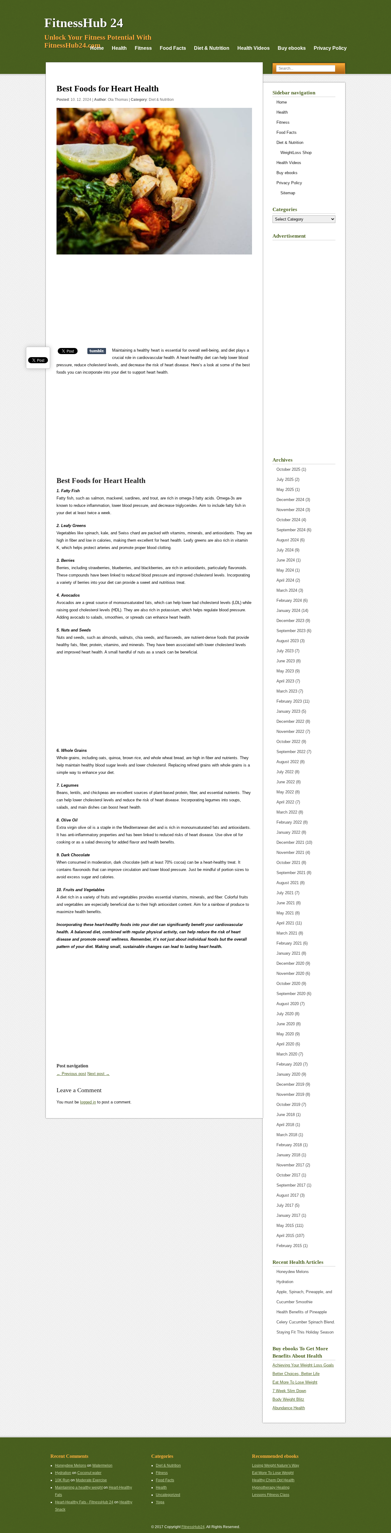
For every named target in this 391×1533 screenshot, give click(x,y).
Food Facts (173, 48)
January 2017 (288, 1215)
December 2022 (290, 721)
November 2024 (290, 509)
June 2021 (285, 903)
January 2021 (288, 953)
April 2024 (285, 580)
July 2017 (285, 1205)
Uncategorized (168, 1495)
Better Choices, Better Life (296, 1373)
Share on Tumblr (96, 351)
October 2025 (288, 469)
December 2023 (290, 620)
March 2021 (286, 933)
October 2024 (288, 520)
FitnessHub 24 (83, 23)
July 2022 (285, 772)
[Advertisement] (154, 304)
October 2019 (288, 1104)
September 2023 (290, 630)
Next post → (98, 1073)
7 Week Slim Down (289, 1390)
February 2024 (289, 600)
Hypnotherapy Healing (271, 1487)
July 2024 (285, 550)
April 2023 (285, 681)
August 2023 (287, 640)
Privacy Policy (330, 48)
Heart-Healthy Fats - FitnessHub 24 (84, 1502)
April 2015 (285, 1235)
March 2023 (286, 691)
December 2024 (290, 499)
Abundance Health (288, 1408)
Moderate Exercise (91, 1480)
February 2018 (289, 1145)
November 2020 (290, 973)
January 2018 (288, 1155)
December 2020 (290, 963)
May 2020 (285, 1034)
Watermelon (102, 1465)
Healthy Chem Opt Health (273, 1480)
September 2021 (290, 872)
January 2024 (288, 610)
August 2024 (287, 540)
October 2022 (288, 741)
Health (119, 48)
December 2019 (290, 1084)
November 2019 (290, 1094)
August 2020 (287, 1003)
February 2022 (289, 822)
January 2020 (288, 1074)
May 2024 (285, 570)
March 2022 (286, 812)
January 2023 (288, 711)
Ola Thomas (118, 99)
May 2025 (285, 489)
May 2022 (285, 792)
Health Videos (253, 48)
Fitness (143, 48)
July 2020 (285, 1014)
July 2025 (285, 479)
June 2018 (285, 1114)
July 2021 (285, 893)
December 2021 (290, 842)
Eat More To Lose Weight (294, 1382)
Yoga (160, 1502)
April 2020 (285, 1044)
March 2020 (286, 1054)
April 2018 (285, 1124)
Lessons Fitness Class (270, 1495)
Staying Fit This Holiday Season (305, 1332)
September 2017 (290, 1185)
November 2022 (290, 731)
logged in (88, 1102)
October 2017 (288, 1175)
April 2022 (285, 802)
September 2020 (290, 993)
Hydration (284, 1281)
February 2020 (289, 1064)
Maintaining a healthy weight (79, 1487)
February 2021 (289, 943)
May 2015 (285, 1225)
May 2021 (285, 913)
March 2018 (286, 1134)
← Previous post (71, 1073)
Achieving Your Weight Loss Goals (303, 1365)
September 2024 (290, 530)
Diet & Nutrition (211, 48)
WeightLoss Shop (296, 152)
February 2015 (289, 1245)
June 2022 (285, 782)
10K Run (62, 1480)
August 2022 (287, 761)
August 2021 (287, 882)
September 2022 (290, 751)
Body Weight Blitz (288, 1399)
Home (97, 48)
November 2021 (290, 852)
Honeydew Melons (292, 1271)
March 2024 (286, 590)
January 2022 (288, 832)
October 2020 (288, 983)
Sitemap (287, 193)
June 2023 (285, 661)
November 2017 (290, 1165)
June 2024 (285, 560)
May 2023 (285, 671)
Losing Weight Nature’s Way (275, 1465)
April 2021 (285, 923)
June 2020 (285, 1024)
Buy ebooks (292, 48)
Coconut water (89, 1473)
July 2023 (285, 651)
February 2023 (289, 701)
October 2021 (288, 862)
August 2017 (287, 1195)
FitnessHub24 (193, 1527)
